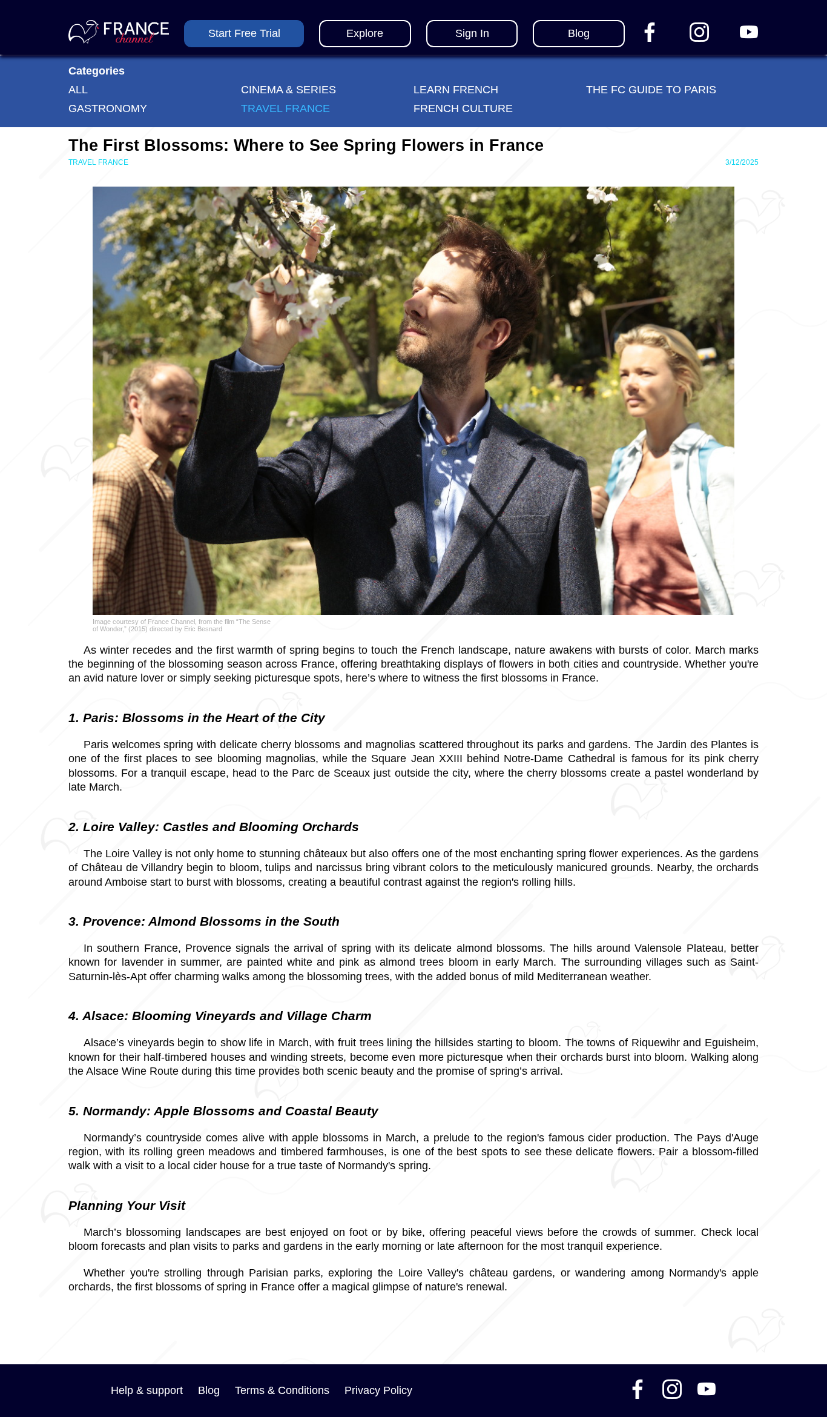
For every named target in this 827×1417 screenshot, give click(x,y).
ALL (78, 90)
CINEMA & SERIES (288, 90)
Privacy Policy (378, 1390)
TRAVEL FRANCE (285, 108)
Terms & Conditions (282, 1390)
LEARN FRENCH (456, 90)
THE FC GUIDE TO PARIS (651, 90)
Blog (209, 1390)
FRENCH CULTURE (463, 108)
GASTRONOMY (107, 108)
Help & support (147, 1390)
